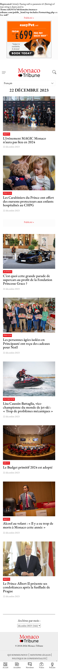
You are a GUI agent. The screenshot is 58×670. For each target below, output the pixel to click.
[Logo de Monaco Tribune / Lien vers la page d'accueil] (29, 72)
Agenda (8, 272)
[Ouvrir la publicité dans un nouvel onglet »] (29, 39)
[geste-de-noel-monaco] (29, 315)
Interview (9, 399)
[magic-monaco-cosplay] (29, 113)
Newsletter (30, 667)
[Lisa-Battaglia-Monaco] (29, 378)
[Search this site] (54, 72)
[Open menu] (3, 70)
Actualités (17, 667)
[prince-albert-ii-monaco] (29, 558)
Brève (7, 134)
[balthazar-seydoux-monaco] (29, 499)
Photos (7, 193)
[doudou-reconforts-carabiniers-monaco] (29, 173)
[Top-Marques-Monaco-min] (29, 251)
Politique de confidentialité (29, 658)
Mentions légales (40, 654)
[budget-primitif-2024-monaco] (29, 442)
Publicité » (29, 17)
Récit (6, 463)
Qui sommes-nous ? (17, 654)
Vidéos (41, 667)
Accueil (5, 667)
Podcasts (52, 667)
